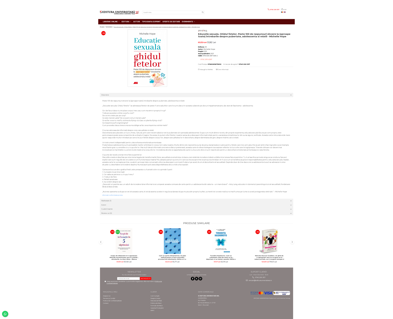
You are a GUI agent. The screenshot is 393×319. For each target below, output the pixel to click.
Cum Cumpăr (155, 296)
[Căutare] (203, 12)
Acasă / (102, 27)
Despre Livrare (155, 298)
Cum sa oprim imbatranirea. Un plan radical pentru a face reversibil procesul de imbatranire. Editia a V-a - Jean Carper (172, 257)
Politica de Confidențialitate (112, 301)
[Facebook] (192, 278)
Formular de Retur (157, 305)
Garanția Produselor (157, 308)
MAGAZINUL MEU (110, 292)
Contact (105, 303)
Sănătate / (109, 27)
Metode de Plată (156, 301)
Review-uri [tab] (106, 213)
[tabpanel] (147, 58)
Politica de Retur (156, 303)
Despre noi (106, 296)
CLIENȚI (154, 292)
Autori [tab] (103, 205)
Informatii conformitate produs (112, 195)
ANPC (152, 310)
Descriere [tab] (105, 95)
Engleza (285, 12)
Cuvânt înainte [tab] (107, 209)
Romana (282, 12)
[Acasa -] (119, 12)
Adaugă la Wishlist (206, 69)
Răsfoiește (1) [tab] (106, 201)
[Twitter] (196, 278)
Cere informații (222, 69)
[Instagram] (200, 278)
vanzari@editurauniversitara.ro (260, 280)
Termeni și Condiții (109, 298)
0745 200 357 (260, 277)
